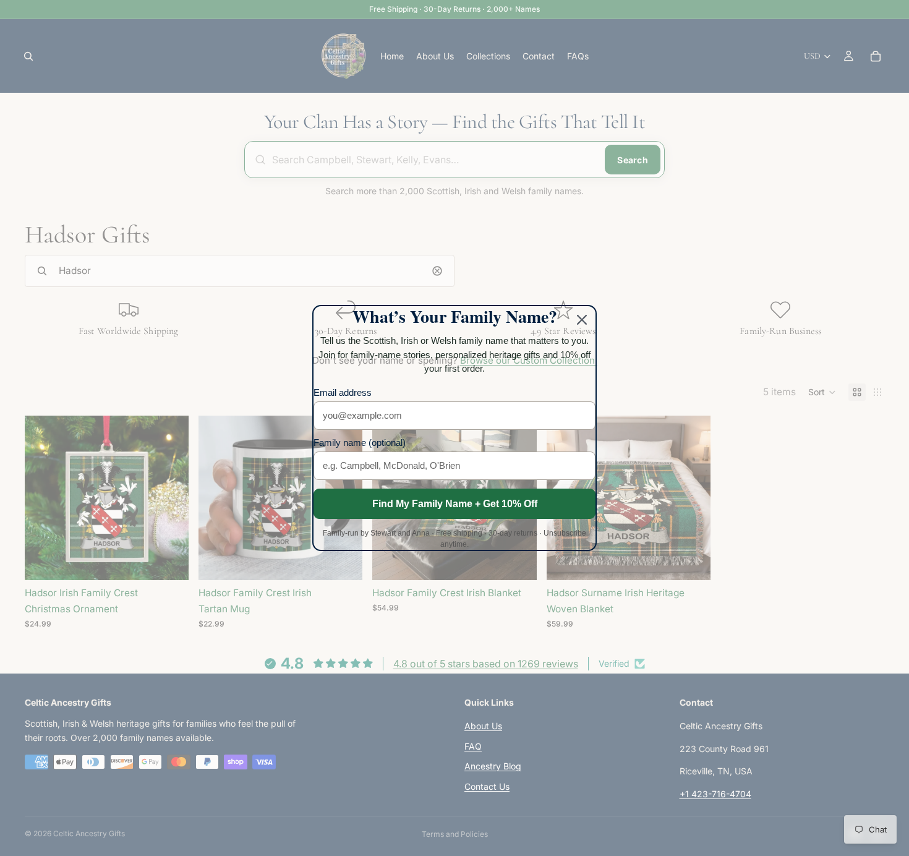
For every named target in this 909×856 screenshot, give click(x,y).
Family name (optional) (360, 442)
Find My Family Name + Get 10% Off (454, 504)
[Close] (582, 320)
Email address (343, 392)
